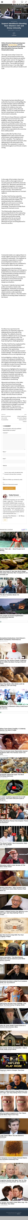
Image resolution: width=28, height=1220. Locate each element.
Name (4, 451)
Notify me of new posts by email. (10, 484)
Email (4, 458)
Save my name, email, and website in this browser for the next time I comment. (14, 473)
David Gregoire (11, 30)
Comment (5, 432)
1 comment (14, 35)
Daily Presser (14, 21)
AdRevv (18, 1213)
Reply (5, 520)
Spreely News (12, 45)
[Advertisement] (14, 85)
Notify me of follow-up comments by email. (12, 479)
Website (5, 465)
